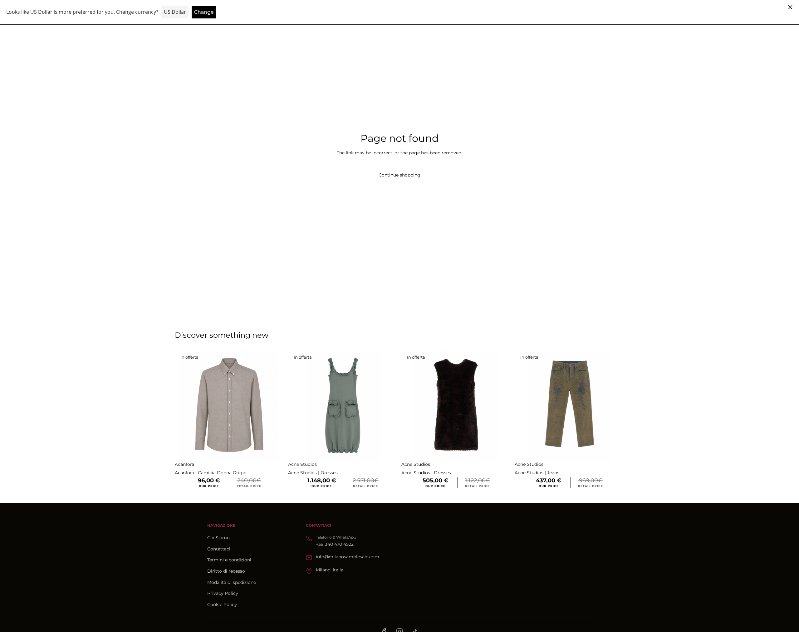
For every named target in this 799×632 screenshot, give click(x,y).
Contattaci (218, 549)
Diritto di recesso (226, 571)
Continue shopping (399, 175)
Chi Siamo (218, 537)
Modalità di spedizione (231, 582)
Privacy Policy (222, 593)
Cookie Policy (222, 604)
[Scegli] (274, 450)
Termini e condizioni (229, 560)
